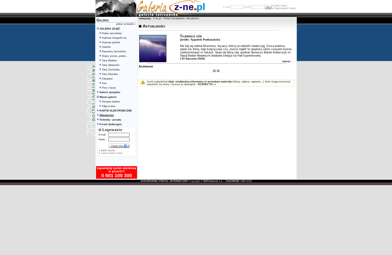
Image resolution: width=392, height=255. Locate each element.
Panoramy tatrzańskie (114, 51)
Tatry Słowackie (110, 65)
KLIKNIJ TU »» (207, 84)
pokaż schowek (126, 24)
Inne (104, 83)
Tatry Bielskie (109, 60)
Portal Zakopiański (174, 18)
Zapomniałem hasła (283, 8)
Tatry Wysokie (110, 74)
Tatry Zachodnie (111, 69)
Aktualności (192, 18)
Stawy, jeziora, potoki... (115, 56)
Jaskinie (106, 47)
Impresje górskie (111, 42)
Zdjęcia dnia (108, 106)
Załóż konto (279, 5)
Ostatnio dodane (111, 101)
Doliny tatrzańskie (112, 33)
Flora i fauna (109, 87)
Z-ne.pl (157, 18)
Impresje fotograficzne (114, 38)
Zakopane (107, 78)
